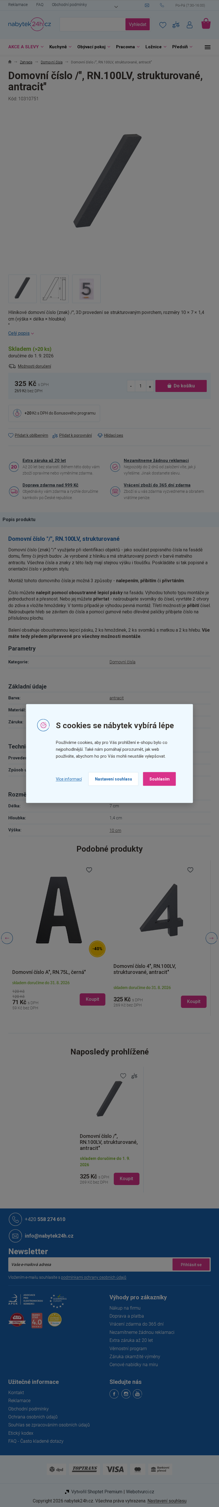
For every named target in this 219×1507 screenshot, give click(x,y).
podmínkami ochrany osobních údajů (91, 1277)
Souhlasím (157, 779)
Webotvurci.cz (138, 1491)
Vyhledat (135, 24)
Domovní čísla (120, 662)
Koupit (124, 1178)
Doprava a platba (125, 1316)
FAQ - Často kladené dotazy (34, 1441)
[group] (57, 938)
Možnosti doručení (32, 366)
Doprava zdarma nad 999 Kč (48, 485)
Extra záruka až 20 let (42, 460)
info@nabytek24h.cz (47, 1236)
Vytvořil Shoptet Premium (94, 1491)
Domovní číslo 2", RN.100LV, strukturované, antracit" (142, 969)
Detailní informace (107, 333)
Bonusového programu (73, 413)
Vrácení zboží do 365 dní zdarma (155, 485)
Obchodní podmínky (67, 4)
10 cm (113, 830)
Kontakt (14, 1392)
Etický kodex (18, 1433)
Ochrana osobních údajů (31, 1417)
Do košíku (182, 386)
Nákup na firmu (123, 1308)
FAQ (37, 4)
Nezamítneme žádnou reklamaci (154, 460)
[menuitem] (22, 47)
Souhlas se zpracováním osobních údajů (47, 1425)
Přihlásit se (189, 1264)
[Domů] (8, 62)
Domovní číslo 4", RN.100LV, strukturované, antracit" (41, 969)
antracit (115, 698)
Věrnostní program (126, 1348)
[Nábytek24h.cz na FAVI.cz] (15, 1323)
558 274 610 (43, 1219)
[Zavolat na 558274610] (183, 5)
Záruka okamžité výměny (133, 1356)
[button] (57, 996)
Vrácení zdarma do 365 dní (135, 1324)
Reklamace (16, 4)
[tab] (20, 519)
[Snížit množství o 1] (129, 386)
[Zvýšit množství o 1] (148, 386)
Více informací (67, 778)
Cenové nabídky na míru (132, 1364)
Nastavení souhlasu (111, 779)
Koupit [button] (90, 1001)
